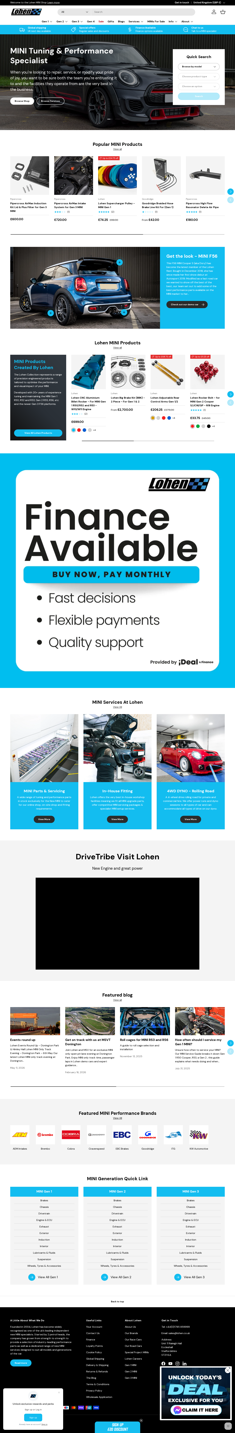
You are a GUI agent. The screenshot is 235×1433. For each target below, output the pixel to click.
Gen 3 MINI (131, 1378)
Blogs (121, 21)
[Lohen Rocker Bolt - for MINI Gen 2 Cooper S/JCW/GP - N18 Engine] (207, 372)
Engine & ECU (44, 1220)
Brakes (44, 1200)
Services (134, 21)
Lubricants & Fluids (44, 1252)
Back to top (117, 1301)
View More (44, 819)
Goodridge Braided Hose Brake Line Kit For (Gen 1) (157, 205)
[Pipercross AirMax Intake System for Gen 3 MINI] (73, 175)
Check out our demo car (184, 304)
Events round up (22, 1040)
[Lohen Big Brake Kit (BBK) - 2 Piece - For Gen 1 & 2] (128, 372)
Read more (21, 1363)
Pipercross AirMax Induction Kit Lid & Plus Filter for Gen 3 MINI (28, 207)
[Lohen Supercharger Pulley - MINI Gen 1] (117, 175)
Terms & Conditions (97, 1384)
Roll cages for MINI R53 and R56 (144, 1040)
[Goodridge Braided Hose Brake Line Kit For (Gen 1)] (161, 175)
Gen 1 (45, 21)
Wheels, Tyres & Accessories (44, 1266)
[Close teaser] (141, 1420)
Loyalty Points (94, 1346)
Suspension (44, 1259)
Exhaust (44, 1226)
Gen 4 (91, 21)
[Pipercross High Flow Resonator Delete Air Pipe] (205, 175)
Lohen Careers (133, 1358)
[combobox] (126, 11)
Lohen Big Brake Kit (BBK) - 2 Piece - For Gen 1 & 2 (128, 399)
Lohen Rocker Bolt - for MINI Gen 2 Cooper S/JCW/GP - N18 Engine (205, 401)
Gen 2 (60, 21)
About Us (130, 1326)
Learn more (73, 2)
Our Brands (131, 1333)
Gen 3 (75, 21)
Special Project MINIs (137, 1352)
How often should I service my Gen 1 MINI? (198, 1042)
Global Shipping (95, 1358)
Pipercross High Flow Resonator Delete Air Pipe (202, 205)
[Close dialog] (228, 1370)
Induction (44, 1239)
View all (117, 149)
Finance (90, 1339)
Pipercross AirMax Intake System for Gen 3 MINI (70, 205)
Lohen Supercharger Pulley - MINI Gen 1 (116, 205)
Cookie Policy (94, 1352)
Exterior (44, 1233)
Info (171, 21)
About (185, 21)
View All (117, 707)
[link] (195, 1393)
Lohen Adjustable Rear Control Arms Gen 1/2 (165, 399)
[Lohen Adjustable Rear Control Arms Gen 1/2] (168, 372)
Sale (101, 21)
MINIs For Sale (156, 21)
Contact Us (93, 1333)
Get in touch (182, 2)
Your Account (94, 1326)
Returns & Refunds (97, 1371)
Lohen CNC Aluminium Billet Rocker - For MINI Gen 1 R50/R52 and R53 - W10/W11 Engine (88, 403)
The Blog (91, 1378)
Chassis (44, 1207)
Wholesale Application (99, 1397)
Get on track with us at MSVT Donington (88, 1042)
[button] (117, 1427)
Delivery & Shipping (97, 1365)
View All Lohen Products (38, 432)
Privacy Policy (94, 1390)
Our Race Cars (133, 1339)
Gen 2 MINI (131, 1371)
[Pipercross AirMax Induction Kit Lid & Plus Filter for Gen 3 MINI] (29, 175)
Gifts (111, 21)
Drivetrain (44, 1213)
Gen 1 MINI (20, 101)
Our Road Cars (133, 1346)
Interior (44, 1246)
